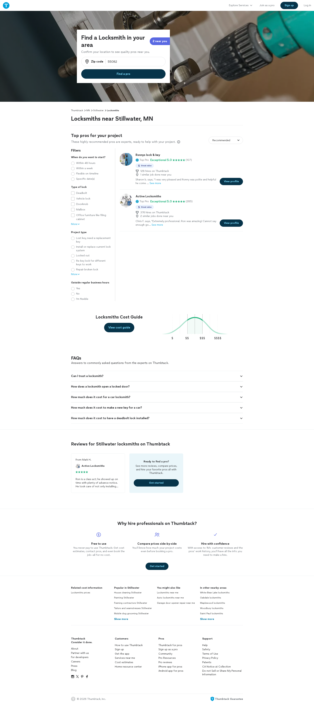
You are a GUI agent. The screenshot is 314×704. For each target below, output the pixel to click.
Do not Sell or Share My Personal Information (221, 672)
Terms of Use (210, 653)
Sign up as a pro (168, 649)
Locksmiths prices (80, 592)
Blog (74, 670)
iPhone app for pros (170, 666)
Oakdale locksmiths (210, 597)
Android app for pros (170, 670)
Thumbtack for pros (170, 645)
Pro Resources (167, 657)
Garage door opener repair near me (176, 603)
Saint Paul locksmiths (211, 613)
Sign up (119, 649)
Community (165, 653)
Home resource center (128, 666)
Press (74, 665)
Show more (121, 619)
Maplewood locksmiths (212, 603)
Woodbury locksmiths (211, 608)
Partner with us (80, 653)
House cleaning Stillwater (128, 592)
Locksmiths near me (167, 592)
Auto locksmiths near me (170, 597)
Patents (206, 662)
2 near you (160, 41)
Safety (206, 649)
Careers (75, 661)
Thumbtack (77, 110)
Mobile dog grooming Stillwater (131, 613)
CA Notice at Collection (216, 666)
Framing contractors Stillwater (130, 603)
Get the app (122, 653)
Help (205, 645)
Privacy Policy (210, 657)
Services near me (125, 657)
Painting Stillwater (124, 597)
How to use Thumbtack (129, 645)
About (74, 648)
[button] (142, 160)
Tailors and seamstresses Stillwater (133, 608)
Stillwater (98, 110)
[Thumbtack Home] (6, 5)
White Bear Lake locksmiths (215, 592)
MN (88, 110)
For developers (79, 657)
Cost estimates (124, 662)
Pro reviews (165, 662)
